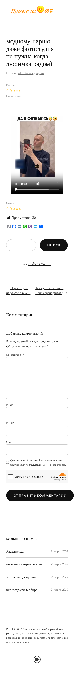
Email (10, 423)
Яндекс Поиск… (39, 263)
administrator (25, 73)
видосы (40, 73)
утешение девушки (21, 577)
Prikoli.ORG (13, 629)
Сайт (9, 442)
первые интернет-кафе (24, 564)
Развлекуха (15, 551)
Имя (10, 404)
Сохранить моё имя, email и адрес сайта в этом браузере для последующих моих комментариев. (38, 462)
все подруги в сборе (21, 589)
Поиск (53, 245)
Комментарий (15, 354)
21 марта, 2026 (59, 551)
